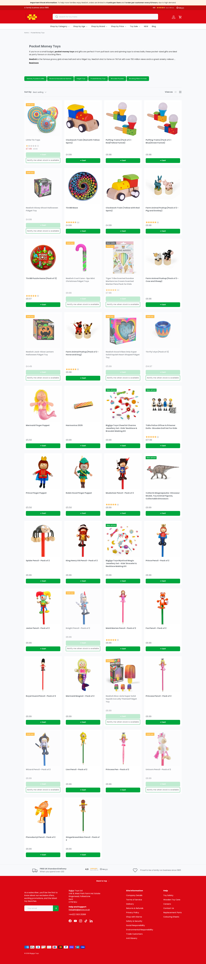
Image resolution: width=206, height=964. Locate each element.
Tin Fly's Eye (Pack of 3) (157, 351)
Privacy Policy (132, 912)
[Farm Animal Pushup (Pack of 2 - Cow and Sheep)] (163, 257)
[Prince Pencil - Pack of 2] (163, 539)
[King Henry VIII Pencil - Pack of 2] (83, 539)
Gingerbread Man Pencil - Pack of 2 (83, 838)
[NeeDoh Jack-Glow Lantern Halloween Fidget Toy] (43, 331)
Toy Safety (168, 895)
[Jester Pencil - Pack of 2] (43, 607)
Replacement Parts (172, 912)
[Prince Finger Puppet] (43, 472)
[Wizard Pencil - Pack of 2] (43, 748)
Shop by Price (117, 26)
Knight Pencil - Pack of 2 (78, 628)
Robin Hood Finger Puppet (79, 493)
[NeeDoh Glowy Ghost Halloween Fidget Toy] (43, 187)
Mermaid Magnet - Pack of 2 (80, 696)
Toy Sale (134, 26)
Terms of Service (134, 899)
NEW (146, 26)
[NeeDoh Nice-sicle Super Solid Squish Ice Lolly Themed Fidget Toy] (123, 675)
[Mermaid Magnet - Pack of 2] (83, 675)
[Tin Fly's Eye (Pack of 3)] (163, 331)
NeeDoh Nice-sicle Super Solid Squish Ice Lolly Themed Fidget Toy (121, 699)
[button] (168, 7)
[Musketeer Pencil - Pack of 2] (123, 472)
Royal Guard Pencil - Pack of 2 (41, 696)
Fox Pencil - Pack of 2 (156, 628)
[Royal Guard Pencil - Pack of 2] (43, 675)
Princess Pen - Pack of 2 (117, 769)
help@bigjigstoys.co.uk (79, 909)
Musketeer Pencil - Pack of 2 (120, 493)
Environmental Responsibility (139, 929)
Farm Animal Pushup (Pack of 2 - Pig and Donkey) (162, 209)
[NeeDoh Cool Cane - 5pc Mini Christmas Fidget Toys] (83, 257)
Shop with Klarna (134, 916)
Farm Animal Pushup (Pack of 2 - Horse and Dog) (82, 353)
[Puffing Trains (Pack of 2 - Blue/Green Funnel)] (163, 119)
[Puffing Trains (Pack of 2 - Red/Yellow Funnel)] (123, 119)
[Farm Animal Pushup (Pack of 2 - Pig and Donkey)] (163, 187)
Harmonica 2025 (74, 425)
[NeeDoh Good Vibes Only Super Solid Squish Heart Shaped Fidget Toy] (123, 331)
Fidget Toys (81, 78)
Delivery (130, 904)
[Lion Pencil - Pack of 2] (83, 748)
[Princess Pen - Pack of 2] (123, 748)
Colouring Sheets (171, 916)
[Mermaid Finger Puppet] (43, 404)
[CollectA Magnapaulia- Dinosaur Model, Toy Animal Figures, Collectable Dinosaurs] (163, 472)
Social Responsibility (135, 925)
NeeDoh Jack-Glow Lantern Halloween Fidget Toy (40, 353)
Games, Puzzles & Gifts (35, 78)
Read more (34, 63)
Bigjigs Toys (34, 953)
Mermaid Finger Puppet (38, 425)
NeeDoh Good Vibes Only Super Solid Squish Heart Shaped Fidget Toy (123, 354)
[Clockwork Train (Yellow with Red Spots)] (123, 187)
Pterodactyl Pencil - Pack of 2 (40, 837)
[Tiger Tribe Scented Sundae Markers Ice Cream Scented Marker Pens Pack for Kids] (123, 257)
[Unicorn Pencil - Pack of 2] (163, 748)
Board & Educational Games (60, 78)
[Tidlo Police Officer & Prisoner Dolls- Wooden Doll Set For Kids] (163, 404)
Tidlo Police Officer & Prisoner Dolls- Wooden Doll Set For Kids (161, 427)
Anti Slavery (131, 938)
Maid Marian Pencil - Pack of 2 (121, 628)
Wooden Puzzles (117, 78)
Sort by (27, 92)
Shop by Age (79, 26)
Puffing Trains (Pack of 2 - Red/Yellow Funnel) (119, 141)
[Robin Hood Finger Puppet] (83, 472)
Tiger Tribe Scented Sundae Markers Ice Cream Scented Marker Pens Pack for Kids (120, 281)
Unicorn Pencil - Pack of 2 (158, 769)
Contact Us (168, 908)
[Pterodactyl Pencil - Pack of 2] (43, 816)
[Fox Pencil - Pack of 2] (163, 607)
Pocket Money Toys (98, 78)
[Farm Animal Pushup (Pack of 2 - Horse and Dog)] (83, 331)
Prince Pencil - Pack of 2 (157, 560)
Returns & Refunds (134, 908)
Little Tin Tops (33, 140)
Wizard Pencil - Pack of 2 (38, 769)
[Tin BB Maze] (83, 187)
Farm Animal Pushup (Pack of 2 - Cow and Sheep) (162, 280)
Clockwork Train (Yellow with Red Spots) (123, 209)
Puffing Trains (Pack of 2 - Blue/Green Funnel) (159, 141)
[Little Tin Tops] (43, 119)
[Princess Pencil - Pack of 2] (163, 675)
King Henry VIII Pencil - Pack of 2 (82, 560)
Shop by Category (58, 26)
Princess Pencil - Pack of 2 (158, 696)
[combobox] (105, 17)
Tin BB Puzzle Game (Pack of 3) (41, 278)
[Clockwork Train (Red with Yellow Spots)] (83, 119)
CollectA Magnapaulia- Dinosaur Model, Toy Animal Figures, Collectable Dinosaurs (163, 496)
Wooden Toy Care (171, 899)
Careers (167, 904)
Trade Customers (134, 934)
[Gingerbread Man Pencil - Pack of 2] (83, 816)
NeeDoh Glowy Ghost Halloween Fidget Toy (42, 209)
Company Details (134, 895)
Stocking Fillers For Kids (138, 78)
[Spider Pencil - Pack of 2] (43, 539)
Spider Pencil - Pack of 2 (38, 560)
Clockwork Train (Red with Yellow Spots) (83, 141)
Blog (154, 26)
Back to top (101, 881)
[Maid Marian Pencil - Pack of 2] (123, 607)
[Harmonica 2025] (83, 404)
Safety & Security (134, 921)
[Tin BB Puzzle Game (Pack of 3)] (43, 257)
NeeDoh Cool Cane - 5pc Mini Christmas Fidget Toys (80, 280)
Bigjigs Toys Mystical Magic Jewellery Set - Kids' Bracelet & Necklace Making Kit (121, 563)
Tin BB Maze (72, 207)
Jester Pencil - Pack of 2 (38, 628)
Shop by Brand (98, 26)
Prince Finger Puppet (36, 493)
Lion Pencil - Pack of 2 (76, 769)
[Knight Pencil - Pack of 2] (83, 607)
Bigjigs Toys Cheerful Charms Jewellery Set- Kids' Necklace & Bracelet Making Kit (121, 428)
